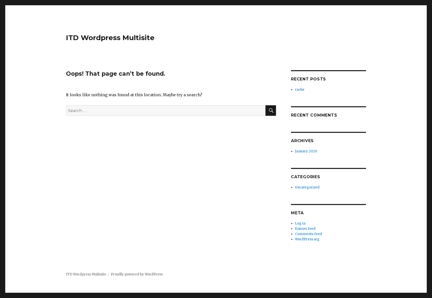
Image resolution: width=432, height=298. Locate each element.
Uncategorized (307, 187)
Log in (300, 223)
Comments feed (308, 234)
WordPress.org (307, 239)
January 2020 (306, 151)
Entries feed (305, 229)
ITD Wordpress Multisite (110, 37)
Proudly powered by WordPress (137, 274)
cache (299, 89)
